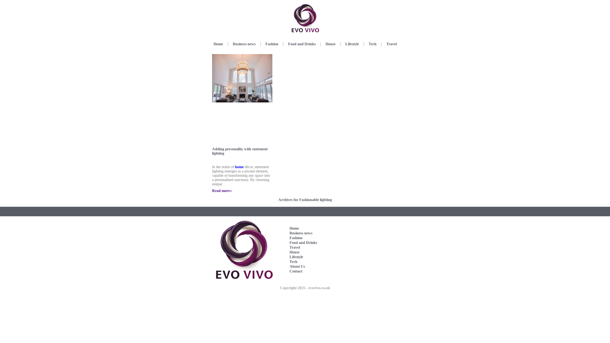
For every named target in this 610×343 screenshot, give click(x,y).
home (239, 167)
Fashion (271, 44)
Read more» (222, 191)
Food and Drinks (302, 44)
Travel (391, 44)
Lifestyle (352, 44)
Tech (372, 44)
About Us (297, 266)
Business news (244, 44)
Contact (296, 271)
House (330, 44)
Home (218, 44)
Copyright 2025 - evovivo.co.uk (305, 288)
